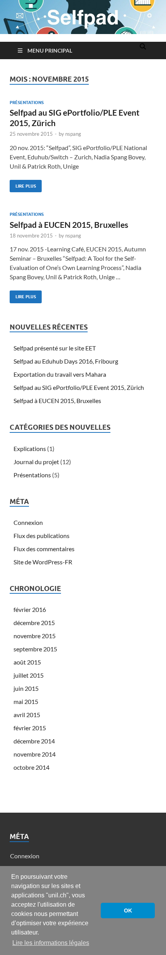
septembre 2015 (35, 649)
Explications (30, 448)
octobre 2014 (31, 767)
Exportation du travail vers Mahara (60, 374)
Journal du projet (36, 461)
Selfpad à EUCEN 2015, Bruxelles (69, 224)
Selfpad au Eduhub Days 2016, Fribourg (66, 361)
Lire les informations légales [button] (50, 943)
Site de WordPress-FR (43, 561)
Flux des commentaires (44, 548)
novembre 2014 (35, 754)
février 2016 (30, 609)
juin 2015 (26, 688)
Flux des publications (41, 535)
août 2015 (27, 662)
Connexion (28, 522)
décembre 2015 (34, 622)
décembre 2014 (34, 741)
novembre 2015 (35, 635)
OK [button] (128, 910)
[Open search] (143, 47)
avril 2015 (27, 714)
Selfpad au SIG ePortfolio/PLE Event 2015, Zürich (79, 387)
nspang (73, 134)
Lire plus (23, 184)
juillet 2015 (29, 675)
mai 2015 (26, 701)
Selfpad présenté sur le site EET (55, 348)
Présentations (27, 102)
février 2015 (30, 727)
